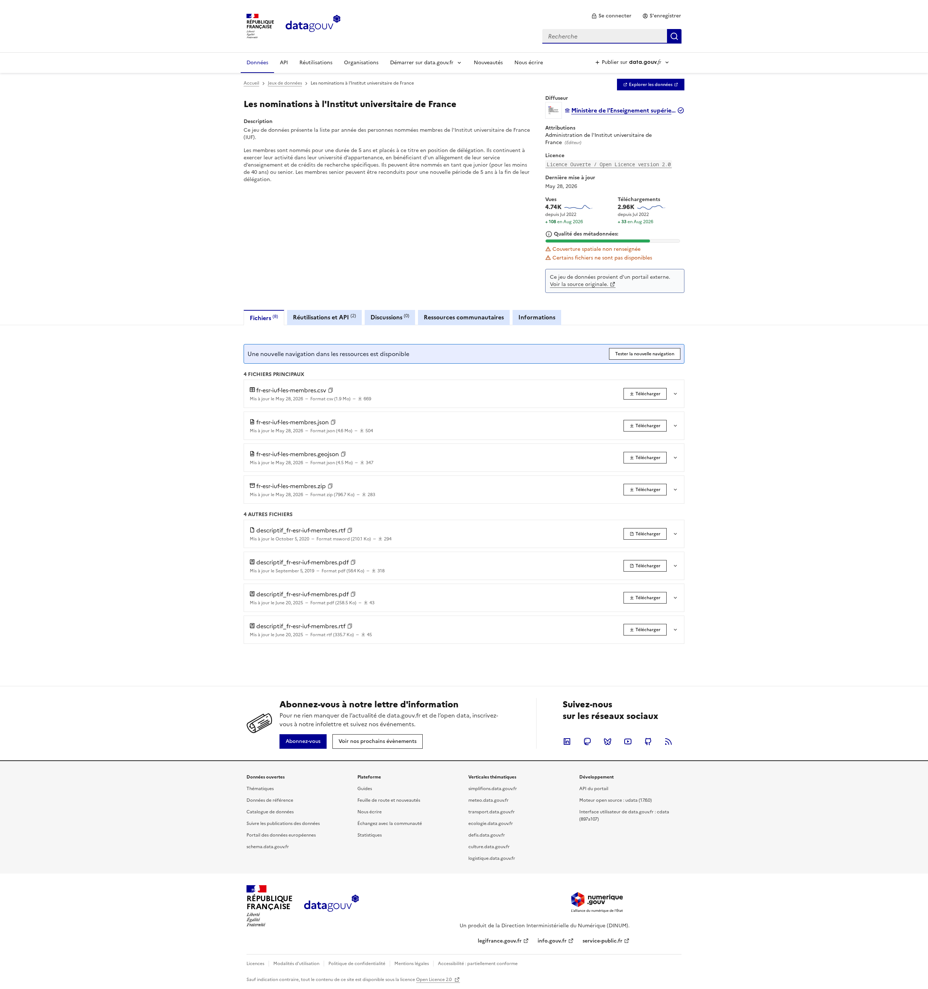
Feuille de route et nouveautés (388, 800)
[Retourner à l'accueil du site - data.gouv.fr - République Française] (331, 906)
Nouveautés (488, 62)
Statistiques (369, 835)
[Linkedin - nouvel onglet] (567, 741)
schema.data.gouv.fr (267, 846)
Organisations (361, 62)
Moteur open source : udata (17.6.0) (615, 800)
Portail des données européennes (281, 835)
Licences (255, 963)
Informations (536, 317)
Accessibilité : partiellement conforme (478, 963)
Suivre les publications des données (283, 823)
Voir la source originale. (579, 284)
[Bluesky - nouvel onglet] (607, 741)
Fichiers (264, 317)
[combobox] (612, 36)
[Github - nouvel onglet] (648, 741)
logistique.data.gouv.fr (491, 858)
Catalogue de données (270, 812)
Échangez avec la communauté (389, 823)
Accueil (251, 83)
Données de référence (269, 800)
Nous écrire (528, 62)
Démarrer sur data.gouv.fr (421, 62)
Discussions (389, 317)
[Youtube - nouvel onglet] (628, 741)
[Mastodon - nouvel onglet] (587, 741)
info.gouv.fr (552, 941)
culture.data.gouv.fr (489, 846)
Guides (364, 788)
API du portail (593, 788)
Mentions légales (411, 963)
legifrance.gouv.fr (500, 941)
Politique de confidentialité (356, 963)
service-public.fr (602, 941)
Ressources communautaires (464, 317)
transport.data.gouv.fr (491, 812)
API (284, 62)
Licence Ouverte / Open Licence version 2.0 (609, 164)
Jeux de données (285, 83)
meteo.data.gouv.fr (488, 800)
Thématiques (260, 788)
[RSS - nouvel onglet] (668, 741)
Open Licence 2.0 (434, 979)
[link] (611, 16)
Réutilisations (315, 62)
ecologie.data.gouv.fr (490, 823)
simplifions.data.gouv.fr (492, 788)
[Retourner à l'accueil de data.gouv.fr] (313, 25)
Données (257, 62)
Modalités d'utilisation (296, 963)
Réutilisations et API (324, 317)
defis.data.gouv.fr (486, 835)
